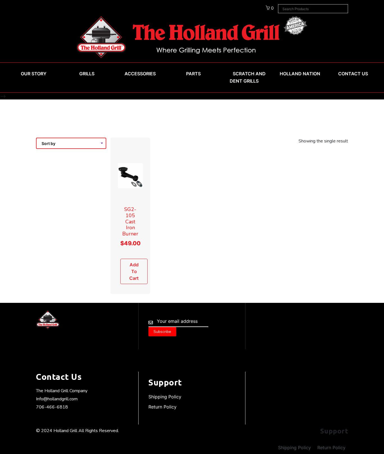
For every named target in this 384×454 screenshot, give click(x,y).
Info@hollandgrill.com (57, 399)
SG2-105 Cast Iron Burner (130, 221)
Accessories (140, 73)
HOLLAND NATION (300, 73)
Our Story (33, 73)
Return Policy (162, 407)
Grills (86, 73)
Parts (193, 73)
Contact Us (353, 73)
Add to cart (134, 271)
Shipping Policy (164, 396)
